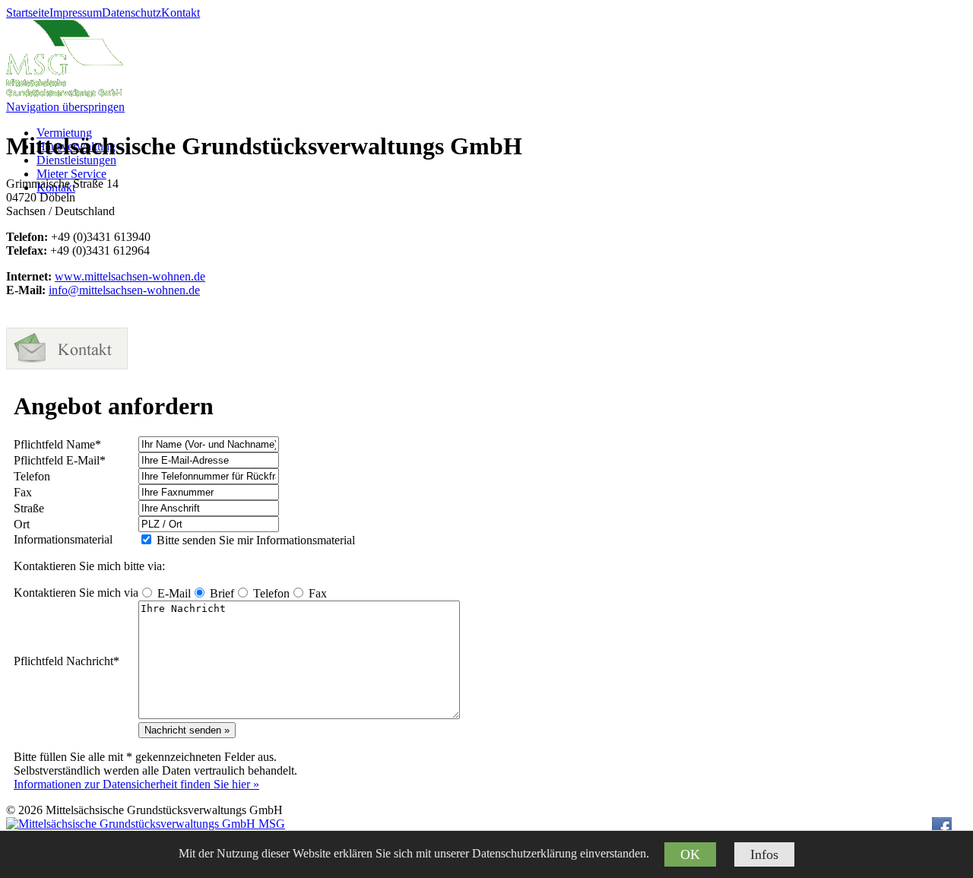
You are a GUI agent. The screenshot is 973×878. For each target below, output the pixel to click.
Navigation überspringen (65, 106)
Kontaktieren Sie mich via (76, 592)
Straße (29, 508)
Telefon (32, 476)
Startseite (27, 12)
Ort (22, 524)
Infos (764, 854)
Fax (23, 492)
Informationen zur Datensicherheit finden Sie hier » (136, 784)
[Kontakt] (67, 365)
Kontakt (180, 12)
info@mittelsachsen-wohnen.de (124, 290)
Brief (222, 593)
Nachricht (66, 661)
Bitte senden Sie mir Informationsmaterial (256, 540)
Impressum (75, 12)
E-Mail (60, 460)
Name (57, 444)
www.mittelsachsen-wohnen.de (130, 276)
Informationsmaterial (63, 539)
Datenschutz (131, 12)
